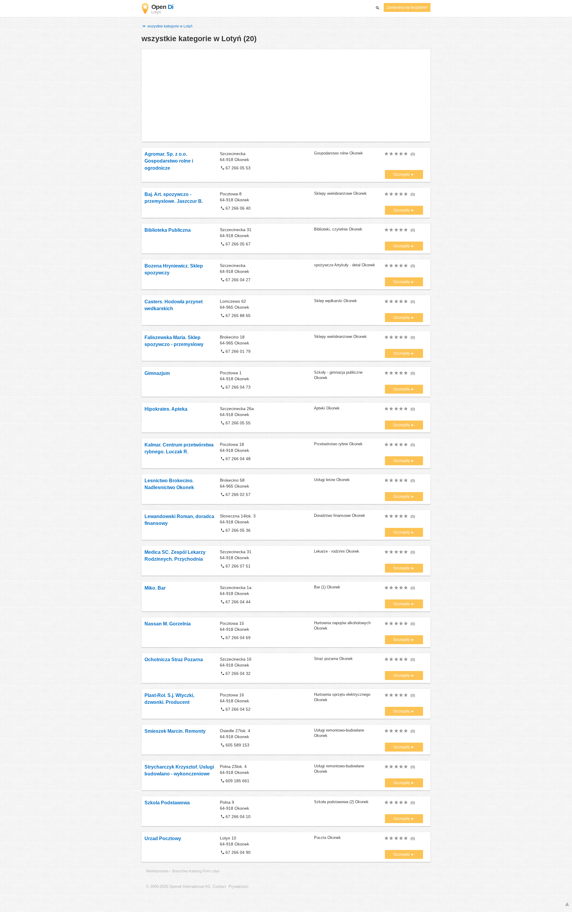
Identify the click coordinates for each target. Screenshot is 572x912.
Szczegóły (402, 174)
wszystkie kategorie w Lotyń (169, 26)
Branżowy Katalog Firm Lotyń (196, 871)
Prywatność (239, 887)
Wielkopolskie (157, 871)
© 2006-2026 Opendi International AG (178, 887)
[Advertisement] (286, 95)
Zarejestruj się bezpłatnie (407, 7)
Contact (219, 887)
